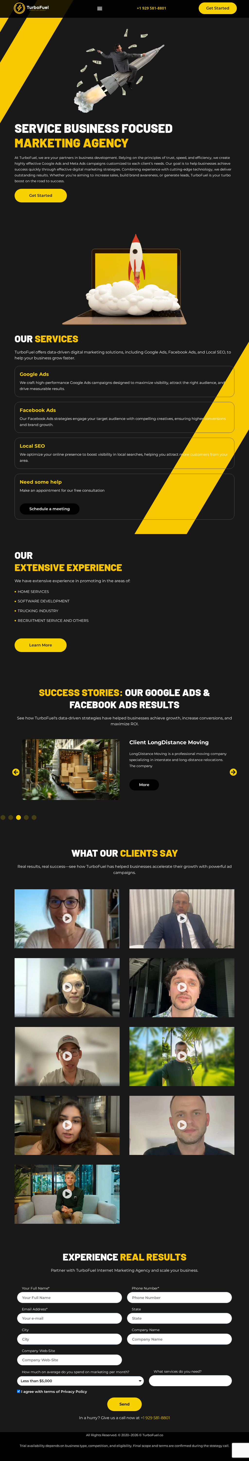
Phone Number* (145, 1288)
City (25, 1330)
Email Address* (34, 1309)
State (136, 1309)
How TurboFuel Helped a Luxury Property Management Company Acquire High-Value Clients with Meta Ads (175, 753)
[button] (100, 8)
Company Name (146, 1330)
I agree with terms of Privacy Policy (54, 1391)
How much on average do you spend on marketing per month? (75, 1372)
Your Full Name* (35, 1288)
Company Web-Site (38, 1351)
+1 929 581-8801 (151, 8)
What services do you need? (178, 1371)
